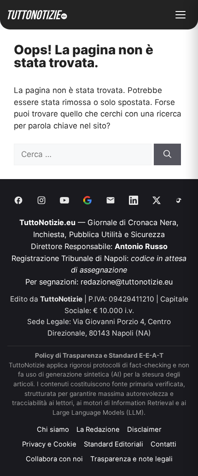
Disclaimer (144, 429)
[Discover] (87, 200)
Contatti (163, 444)
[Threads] (179, 200)
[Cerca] (167, 155)
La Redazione (98, 429)
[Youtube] (64, 200)
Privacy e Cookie (49, 444)
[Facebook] (18, 200)
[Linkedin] (133, 200)
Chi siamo (53, 429)
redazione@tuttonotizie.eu (127, 281)
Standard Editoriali (113, 444)
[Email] (110, 200)
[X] (156, 200)
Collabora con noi (54, 459)
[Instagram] (41, 200)
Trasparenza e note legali (131, 459)
